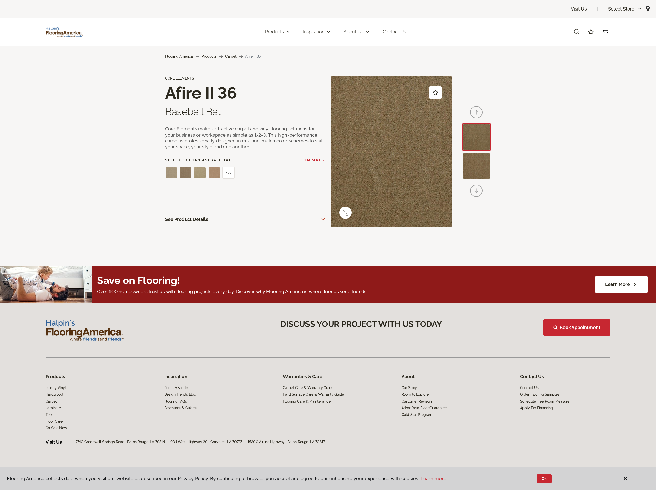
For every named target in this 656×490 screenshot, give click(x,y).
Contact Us (394, 31)
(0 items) (605, 32)
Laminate (53, 408)
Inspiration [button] (313, 31)
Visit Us (579, 9)
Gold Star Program (417, 415)
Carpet (231, 56)
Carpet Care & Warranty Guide (308, 388)
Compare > (313, 160)
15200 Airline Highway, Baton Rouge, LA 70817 (286, 442)
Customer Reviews (417, 401)
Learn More (617, 284)
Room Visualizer (177, 388)
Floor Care (54, 421)
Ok (544, 479)
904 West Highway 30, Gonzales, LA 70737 (206, 442)
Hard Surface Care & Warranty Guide (313, 394)
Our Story (409, 388)
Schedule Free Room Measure (544, 401)
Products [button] (274, 31)
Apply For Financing (536, 408)
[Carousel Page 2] (476, 165)
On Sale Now (56, 428)
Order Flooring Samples (539, 394)
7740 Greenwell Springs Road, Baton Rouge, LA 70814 (120, 442)
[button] (625, 9)
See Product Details (186, 219)
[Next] (476, 191)
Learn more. (434, 478)
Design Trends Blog (180, 394)
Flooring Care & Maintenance (307, 401)
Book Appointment (580, 327)
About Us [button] (354, 31)
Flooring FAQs (175, 401)
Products (209, 56)
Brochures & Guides (180, 408)
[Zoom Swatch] (345, 213)
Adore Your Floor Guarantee (424, 408)
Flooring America (179, 56)
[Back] (476, 112)
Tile (49, 415)
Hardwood (54, 394)
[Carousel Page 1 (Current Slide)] (476, 136)
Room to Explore (415, 394)
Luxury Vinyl (56, 388)
